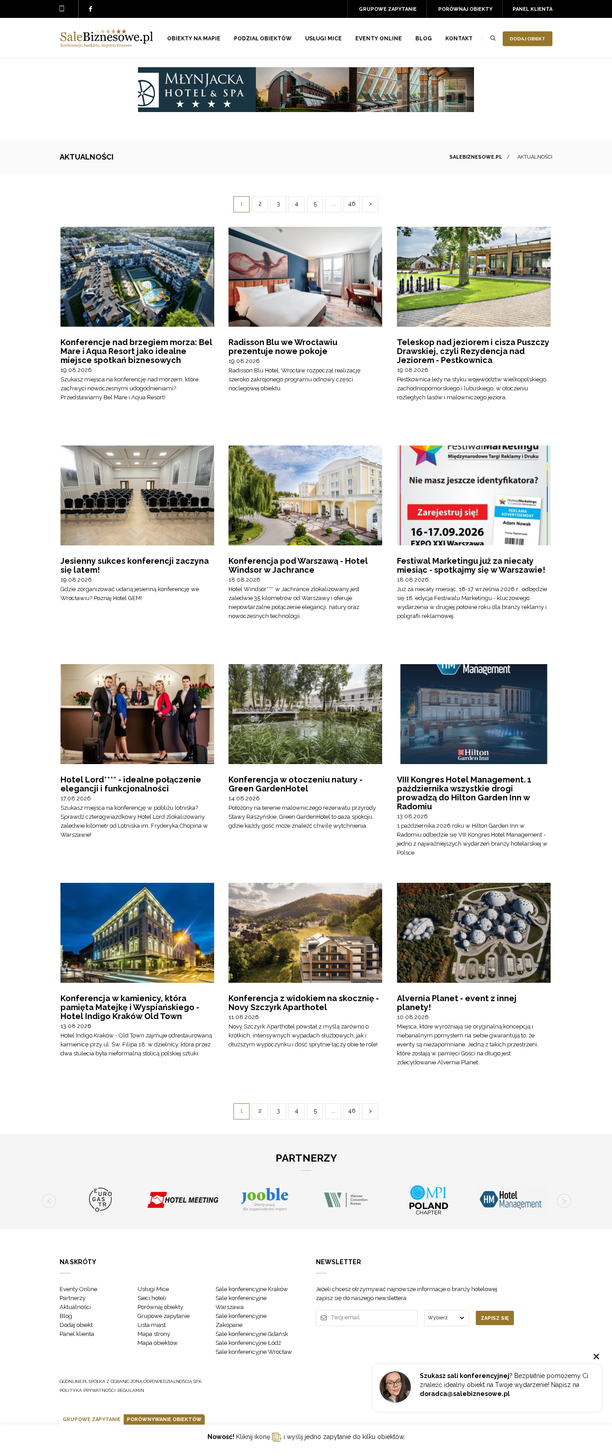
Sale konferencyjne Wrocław (253, 1351)
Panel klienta (532, 9)
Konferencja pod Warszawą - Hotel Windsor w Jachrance (298, 565)
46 (352, 203)
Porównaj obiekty (465, 9)
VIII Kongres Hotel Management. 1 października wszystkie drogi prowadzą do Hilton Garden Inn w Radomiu (464, 793)
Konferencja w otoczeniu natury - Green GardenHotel (295, 784)
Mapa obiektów (158, 1342)
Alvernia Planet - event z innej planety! (457, 1003)
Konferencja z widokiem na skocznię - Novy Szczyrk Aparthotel (303, 1003)
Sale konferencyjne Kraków (251, 1289)
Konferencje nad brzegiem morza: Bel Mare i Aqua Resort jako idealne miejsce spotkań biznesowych (136, 351)
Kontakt (459, 38)
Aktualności (75, 1307)
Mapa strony (154, 1334)
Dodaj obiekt (527, 38)
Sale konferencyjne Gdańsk (251, 1334)
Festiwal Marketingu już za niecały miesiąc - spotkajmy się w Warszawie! (471, 565)
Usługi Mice (153, 1289)
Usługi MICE (323, 38)
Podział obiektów (263, 38)
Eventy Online (78, 1289)
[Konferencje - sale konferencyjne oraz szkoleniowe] (107, 45)
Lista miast (152, 1325)
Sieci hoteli (152, 1298)
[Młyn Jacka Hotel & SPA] (306, 109)
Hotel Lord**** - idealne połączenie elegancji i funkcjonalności (130, 784)
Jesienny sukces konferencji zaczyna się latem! (134, 565)
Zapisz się (495, 1318)
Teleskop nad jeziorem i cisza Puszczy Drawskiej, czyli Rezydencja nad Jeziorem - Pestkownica (473, 351)
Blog (423, 38)
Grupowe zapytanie (388, 9)
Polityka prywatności (88, 1390)
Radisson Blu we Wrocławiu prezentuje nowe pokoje (282, 346)
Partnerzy (73, 1298)
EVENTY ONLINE (378, 38)
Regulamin (130, 1390)
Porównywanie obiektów (164, 1419)
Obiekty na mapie (193, 38)
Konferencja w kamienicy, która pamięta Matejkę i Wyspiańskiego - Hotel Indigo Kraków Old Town (129, 1007)
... (334, 203)
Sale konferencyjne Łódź (248, 1342)
